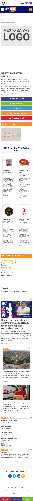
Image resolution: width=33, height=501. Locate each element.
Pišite (17, 499)
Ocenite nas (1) (17, 103)
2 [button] (15, 461)
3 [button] (17, 461)
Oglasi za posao (6, 417)
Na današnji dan (6, 449)
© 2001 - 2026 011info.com (13, 488)
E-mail (25, 491)
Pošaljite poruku (18, 99)
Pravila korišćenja (10, 491)
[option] (16, 455)
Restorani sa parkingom (22, 291)
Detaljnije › (4, 343)
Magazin (5, 348)
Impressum (19, 491)
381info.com (16, 494)
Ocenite (28, 499)
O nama (24, 488)
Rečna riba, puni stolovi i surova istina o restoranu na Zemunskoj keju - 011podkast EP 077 (15, 324)
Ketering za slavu (8, 291)
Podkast (4, 299)
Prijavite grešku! (18, 118)
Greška (6, 499)
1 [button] (14, 461)
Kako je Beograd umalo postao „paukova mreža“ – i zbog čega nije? (16, 372)
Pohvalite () (17, 108)
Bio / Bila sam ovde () (17, 113)
